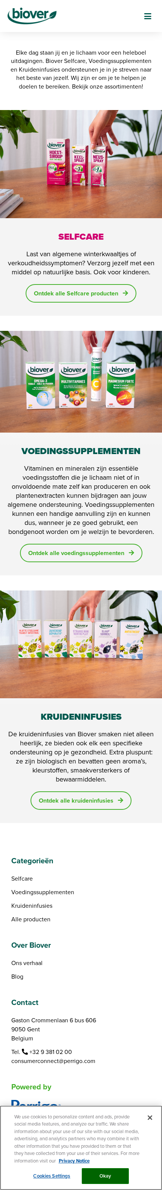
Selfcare (22, 878)
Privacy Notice (74, 1160)
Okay (105, 1175)
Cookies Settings (51, 1175)
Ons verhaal (27, 963)
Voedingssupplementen (42, 892)
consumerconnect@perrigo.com (53, 1061)
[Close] (150, 1117)
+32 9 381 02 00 (50, 1052)
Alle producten (30, 919)
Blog (17, 976)
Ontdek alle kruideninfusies (76, 800)
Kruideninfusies (31, 905)
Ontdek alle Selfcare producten (76, 293)
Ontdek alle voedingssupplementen (76, 553)
